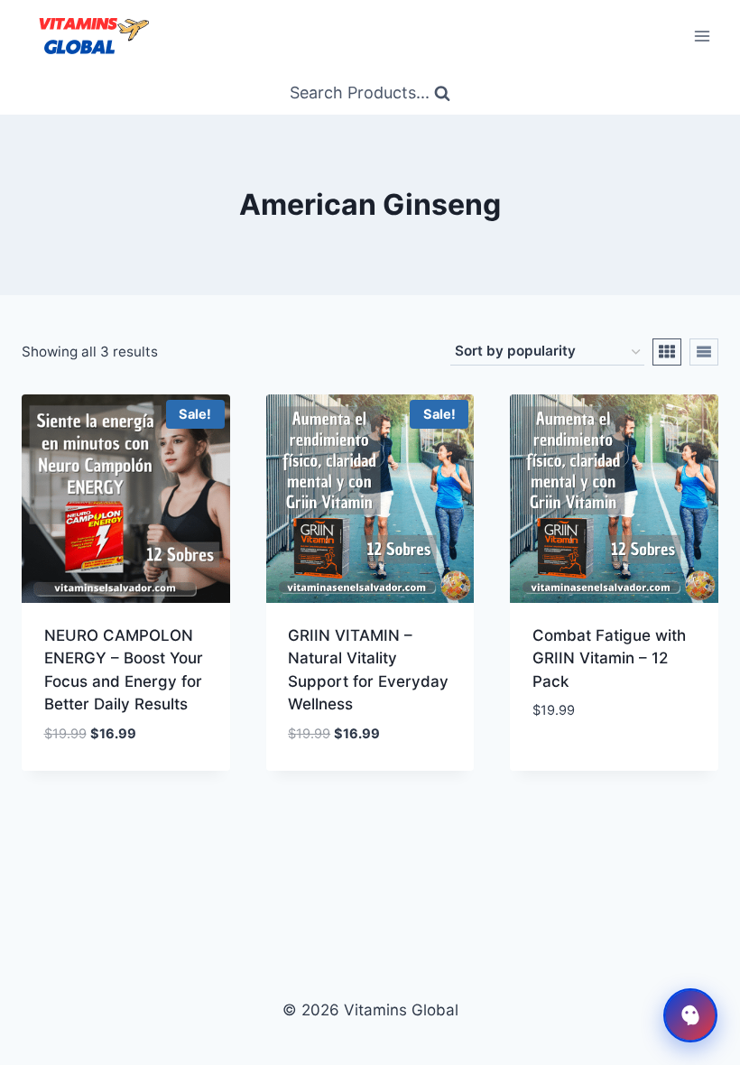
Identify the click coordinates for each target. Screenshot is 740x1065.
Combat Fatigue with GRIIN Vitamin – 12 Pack (609, 658)
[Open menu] (701, 36)
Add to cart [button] (578, 764)
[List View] (703, 352)
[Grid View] (666, 352)
